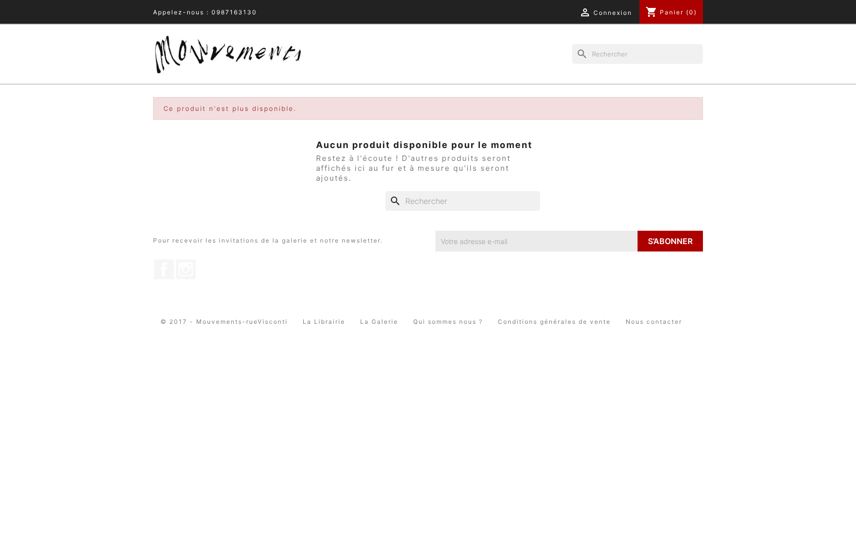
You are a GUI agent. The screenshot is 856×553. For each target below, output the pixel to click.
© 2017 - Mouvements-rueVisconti (224, 321)
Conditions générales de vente (554, 321)
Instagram (186, 269)
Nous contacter (654, 321)
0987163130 (234, 12)
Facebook (164, 269)
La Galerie (379, 321)
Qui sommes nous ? (448, 321)
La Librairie (324, 321)
